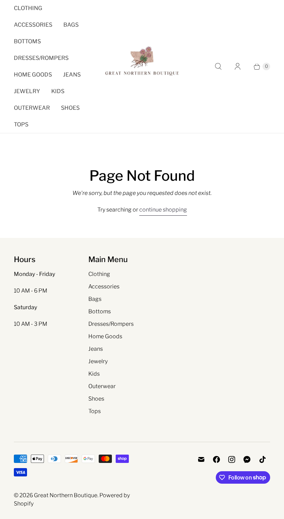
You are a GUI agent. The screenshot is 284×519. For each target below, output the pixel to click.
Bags (71, 24)
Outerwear (32, 108)
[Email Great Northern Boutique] (201, 459)
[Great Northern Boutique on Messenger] (247, 459)
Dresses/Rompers (41, 58)
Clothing (28, 8)
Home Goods (33, 74)
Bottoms (27, 41)
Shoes (70, 108)
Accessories (33, 24)
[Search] (218, 66)
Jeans (72, 74)
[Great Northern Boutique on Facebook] (216, 459)
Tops (21, 124)
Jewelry (27, 91)
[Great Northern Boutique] (142, 66)
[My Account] (237, 66)
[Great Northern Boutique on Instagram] (231, 459)
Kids (57, 91)
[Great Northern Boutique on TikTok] (262, 459)
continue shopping (163, 209)
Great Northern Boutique (65, 495)
